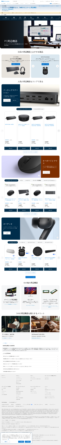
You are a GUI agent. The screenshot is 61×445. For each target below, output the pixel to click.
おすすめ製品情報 (4, 394)
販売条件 (12, 404)
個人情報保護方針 (18, 404)
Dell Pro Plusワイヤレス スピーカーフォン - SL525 (37, 258)
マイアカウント (18, 377)
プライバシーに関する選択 (27, 404)
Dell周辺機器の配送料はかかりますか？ (9, 371)
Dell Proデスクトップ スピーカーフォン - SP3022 (10, 258)
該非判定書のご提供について (20, 406)
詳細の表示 (10, 148)
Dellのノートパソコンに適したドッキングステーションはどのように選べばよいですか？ (17, 366)
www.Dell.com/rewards (24, 418)
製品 (2, 389)
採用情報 (17, 389)
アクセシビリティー (52, 404)
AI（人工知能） (4, 388)
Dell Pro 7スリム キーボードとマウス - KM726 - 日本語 (23, 200)
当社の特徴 (17, 388)
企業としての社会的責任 (19, 397)
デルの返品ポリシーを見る (6, 338)
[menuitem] (9, 4)
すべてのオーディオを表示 (30, 272)
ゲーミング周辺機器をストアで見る (10, 304)
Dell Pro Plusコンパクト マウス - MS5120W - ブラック (37, 199)
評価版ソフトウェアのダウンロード (50, 397)
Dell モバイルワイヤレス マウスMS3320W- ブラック (10, 199)
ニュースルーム (18, 394)
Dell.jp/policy (13, 423)
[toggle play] (57, 104)
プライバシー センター (48, 394)
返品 (31, 380)
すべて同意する (28, 441)
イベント (46, 391)
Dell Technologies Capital (19, 391)
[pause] (43, 76)
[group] (45, 66)
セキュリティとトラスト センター (49, 396)
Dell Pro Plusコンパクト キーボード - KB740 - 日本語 (50, 199)
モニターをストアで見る (30, 305)
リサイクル (17, 396)
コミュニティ (47, 377)
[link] (48, 1)
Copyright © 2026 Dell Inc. (5, 404)
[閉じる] (31, 434)
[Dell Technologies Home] (5, 1)
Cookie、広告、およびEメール (38, 404)
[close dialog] (59, 12)
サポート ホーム (32, 377)
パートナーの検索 (33, 388)
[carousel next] (57, 66)
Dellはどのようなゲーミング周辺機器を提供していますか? (12, 363)
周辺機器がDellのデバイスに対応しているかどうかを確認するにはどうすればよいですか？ (17, 358)
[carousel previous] (33, 66)
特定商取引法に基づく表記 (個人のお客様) (8, 406)
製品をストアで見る (45, 63)
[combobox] (23, 1)
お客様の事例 (18, 399)
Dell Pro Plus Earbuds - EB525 (22, 258)
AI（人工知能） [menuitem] (3, 3)
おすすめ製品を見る (5, 10)
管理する (6, 441)
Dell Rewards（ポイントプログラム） (50, 389)
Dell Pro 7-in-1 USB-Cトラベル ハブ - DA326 (23, 125)
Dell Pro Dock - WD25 (9, 124)
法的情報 (46, 404)
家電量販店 (32, 389)
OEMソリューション (33, 391)
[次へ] (58, 130)
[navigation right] (60, 18)
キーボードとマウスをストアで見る (46, 172)
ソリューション (4, 391)
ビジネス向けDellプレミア (56, 3)
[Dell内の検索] (33, 1)
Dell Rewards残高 (18, 383)
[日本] (2, 15)
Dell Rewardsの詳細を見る (36, 338)
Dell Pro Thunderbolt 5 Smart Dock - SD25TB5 (49, 125)
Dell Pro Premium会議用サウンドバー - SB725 (50, 258)
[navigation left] (5, 109)
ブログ (46, 388)
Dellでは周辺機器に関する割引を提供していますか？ (11, 361)
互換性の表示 (14, 100)
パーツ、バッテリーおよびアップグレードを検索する (50, 307)
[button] (42, 1)
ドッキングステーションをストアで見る (7, 100)
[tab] (24, 109)
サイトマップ (4, 377)
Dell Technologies (4, 402)
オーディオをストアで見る (7, 233)
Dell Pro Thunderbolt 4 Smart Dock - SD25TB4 (36, 125)
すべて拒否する (21, 441)
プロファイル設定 (18, 380)
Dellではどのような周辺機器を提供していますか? (11, 356)
